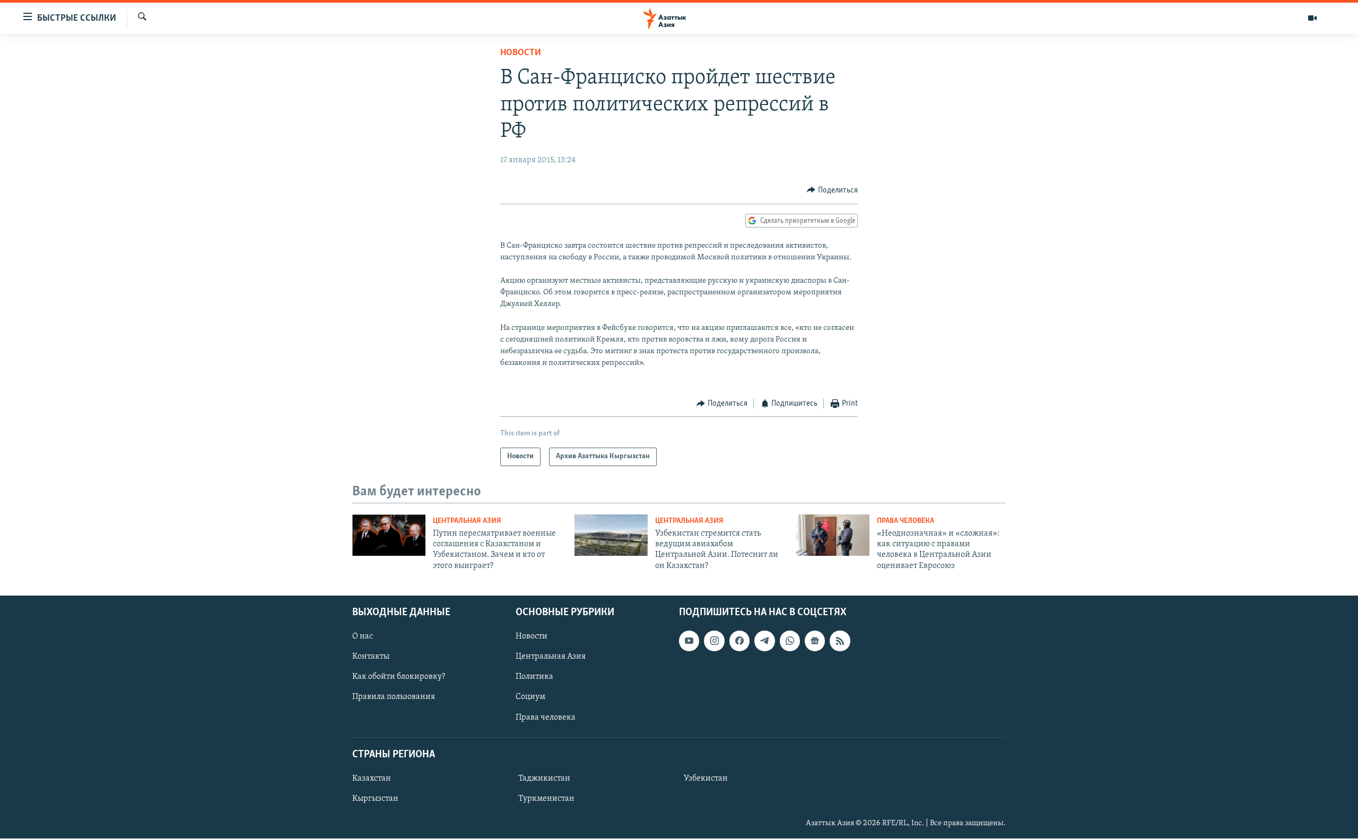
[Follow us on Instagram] (714, 641)
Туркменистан (546, 798)
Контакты (370, 657)
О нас (362, 637)
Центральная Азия (467, 521)
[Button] (832, 190)
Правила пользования (393, 697)
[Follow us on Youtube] (689, 641)
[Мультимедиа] (1312, 18)
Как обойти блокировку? (398, 677)
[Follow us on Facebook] (739, 641)
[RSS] (840, 641)
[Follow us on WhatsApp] (790, 641)
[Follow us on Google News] (815, 641)
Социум (530, 697)
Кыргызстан (375, 798)
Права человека (905, 521)
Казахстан (371, 778)
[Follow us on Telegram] (764, 641)
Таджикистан (544, 778)
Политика (534, 677)
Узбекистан (706, 778)
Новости (520, 53)
